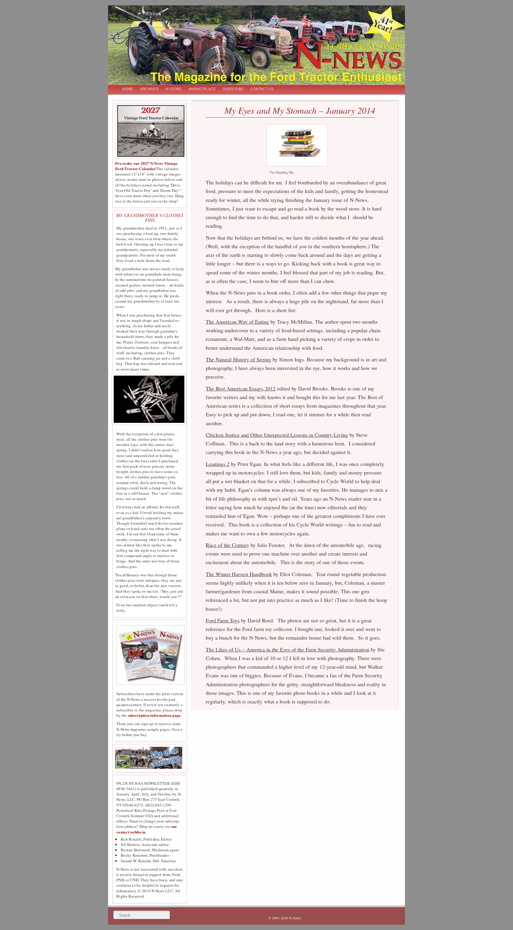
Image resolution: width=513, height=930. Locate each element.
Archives (149, 89)
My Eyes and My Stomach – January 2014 (299, 110)
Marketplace (202, 89)
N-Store (174, 89)
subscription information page (154, 715)
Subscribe (233, 89)
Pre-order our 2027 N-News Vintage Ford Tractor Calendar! (146, 165)
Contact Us (262, 89)
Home (127, 89)
